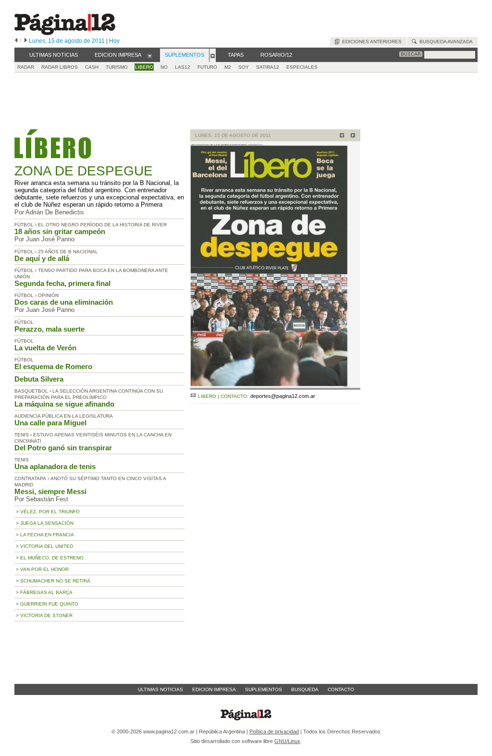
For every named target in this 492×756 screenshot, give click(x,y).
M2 (227, 67)
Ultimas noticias (160, 689)
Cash (91, 67)
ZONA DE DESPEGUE (83, 170)
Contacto (341, 689)
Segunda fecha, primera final (62, 283)
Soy (243, 67)
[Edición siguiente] (25, 40)
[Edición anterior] (16, 40)
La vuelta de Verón (45, 348)
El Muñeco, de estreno (52, 557)
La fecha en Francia (47, 534)
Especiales (302, 67)
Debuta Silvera (38, 379)
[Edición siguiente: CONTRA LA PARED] (351, 136)
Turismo (117, 67)
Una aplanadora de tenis (55, 466)
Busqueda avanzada (445, 41)
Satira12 (267, 67)
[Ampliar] (275, 385)
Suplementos (263, 689)
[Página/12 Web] (64, 33)
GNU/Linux (287, 741)
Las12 (182, 67)
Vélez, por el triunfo (50, 511)
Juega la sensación (47, 523)
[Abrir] (150, 55)
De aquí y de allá (41, 258)
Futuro (207, 67)
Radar (25, 67)
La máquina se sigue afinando (64, 404)
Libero (144, 67)
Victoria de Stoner (46, 615)
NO (164, 67)
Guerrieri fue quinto (49, 604)
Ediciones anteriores (370, 41)
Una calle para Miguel (50, 423)
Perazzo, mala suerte (49, 329)
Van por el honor (44, 569)
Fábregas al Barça (46, 592)
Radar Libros (59, 67)
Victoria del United (46, 546)
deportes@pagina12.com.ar (282, 396)
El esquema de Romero (53, 366)
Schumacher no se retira (55, 580)
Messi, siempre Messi (50, 491)
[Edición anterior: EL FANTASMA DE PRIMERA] (340, 136)
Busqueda (305, 689)
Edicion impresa (214, 689)
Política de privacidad (274, 731)
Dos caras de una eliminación (63, 302)
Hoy (114, 40)
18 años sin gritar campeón (59, 231)
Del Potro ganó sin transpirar (63, 448)
